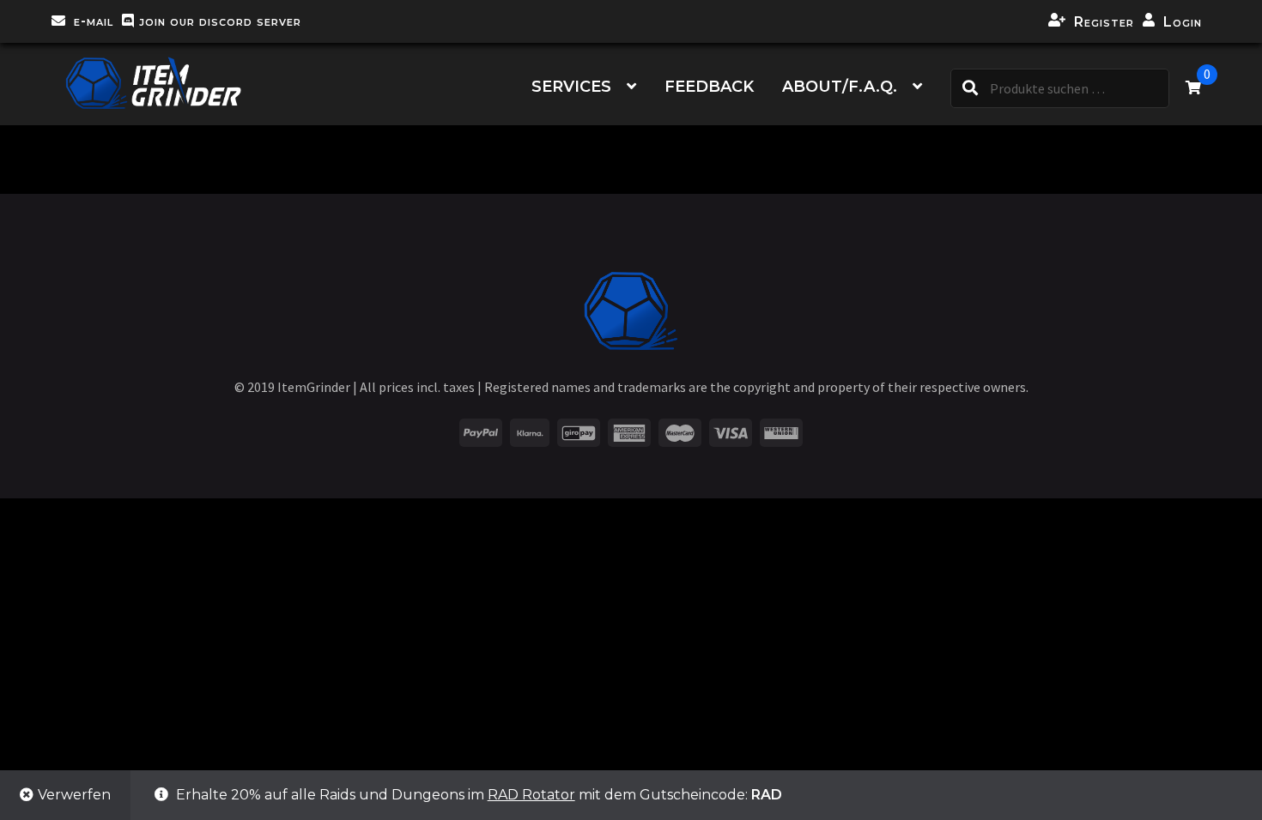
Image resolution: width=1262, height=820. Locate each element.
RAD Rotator (531, 795)
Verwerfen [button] (74, 795)
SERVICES (571, 86)
